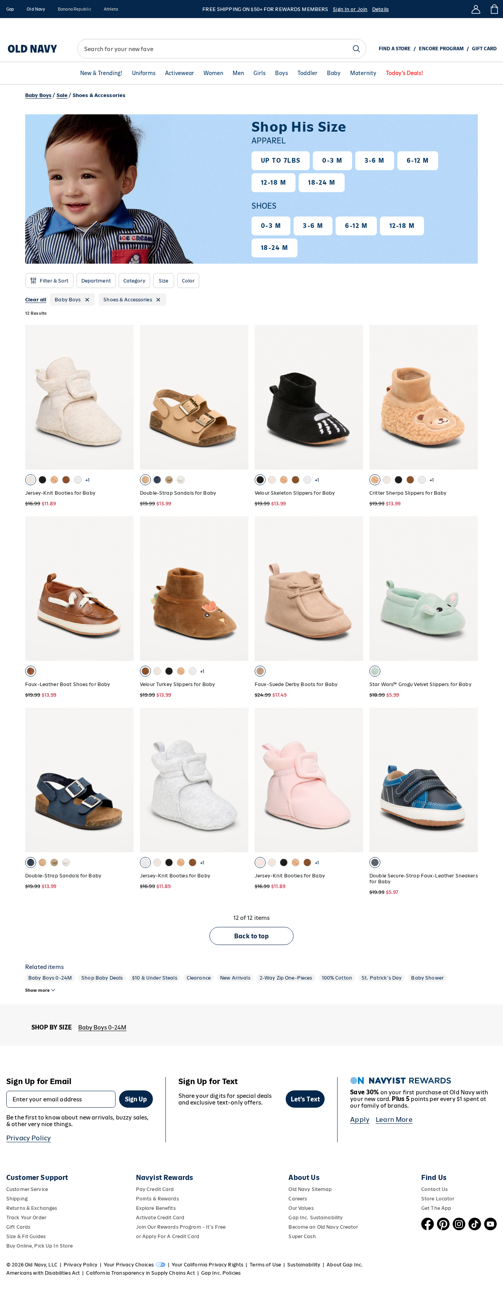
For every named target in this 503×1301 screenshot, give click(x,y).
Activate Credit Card (160, 1217)
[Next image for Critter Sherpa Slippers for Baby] (468, 397)
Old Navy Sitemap (310, 1189)
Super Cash (302, 1236)
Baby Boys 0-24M (50, 978)
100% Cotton (337, 978)
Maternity (363, 73)
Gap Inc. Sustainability (315, 1217)
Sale (62, 95)
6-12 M (418, 160)
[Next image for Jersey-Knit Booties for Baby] (124, 397)
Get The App (436, 1208)
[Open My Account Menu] (476, 9)
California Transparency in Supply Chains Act (140, 1273)
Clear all (35, 300)
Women (213, 73)
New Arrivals (235, 978)
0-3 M (332, 160)
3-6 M (375, 160)
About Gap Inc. (345, 1265)
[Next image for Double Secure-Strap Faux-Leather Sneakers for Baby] (468, 780)
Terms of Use (265, 1265)
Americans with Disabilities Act (43, 1273)
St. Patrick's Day (382, 978)
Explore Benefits (156, 1208)
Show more (37, 990)
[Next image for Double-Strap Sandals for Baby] (239, 397)
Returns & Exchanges (31, 1208)
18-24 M (321, 182)
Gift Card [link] (484, 48)
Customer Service (27, 1189)
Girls (259, 73)
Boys (281, 73)
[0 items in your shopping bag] (494, 9)
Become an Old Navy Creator (323, 1227)
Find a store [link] (395, 48)
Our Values (300, 1208)
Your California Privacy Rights (207, 1265)
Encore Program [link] (441, 48)
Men (238, 73)
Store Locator (438, 1199)
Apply (359, 1119)
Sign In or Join (350, 9)
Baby (334, 73)
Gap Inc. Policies (220, 1273)
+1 (87, 480)
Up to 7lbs (280, 160)
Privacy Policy (28, 1138)
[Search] (356, 48)
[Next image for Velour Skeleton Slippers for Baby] (353, 397)
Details (380, 9)
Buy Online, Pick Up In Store (39, 1246)
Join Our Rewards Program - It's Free (181, 1227)
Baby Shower (427, 978)
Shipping (17, 1199)
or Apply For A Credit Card (167, 1236)
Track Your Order (26, 1217)
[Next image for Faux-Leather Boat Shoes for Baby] (124, 588)
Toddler (307, 73)
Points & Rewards (157, 1199)
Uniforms (144, 73)
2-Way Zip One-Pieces (286, 978)
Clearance (199, 978)
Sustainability (303, 1265)
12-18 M (273, 182)
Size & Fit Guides (26, 1236)
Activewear (179, 73)
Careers (297, 1199)
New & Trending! (101, 73)
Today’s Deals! (404, 73)
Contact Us (434, 1189)
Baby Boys (38, 95)
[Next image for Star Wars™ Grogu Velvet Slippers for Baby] (468, 588)
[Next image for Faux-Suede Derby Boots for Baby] (353, 588)
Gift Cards (18, 1227)
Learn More (394, 1119)
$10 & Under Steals (154, 978)
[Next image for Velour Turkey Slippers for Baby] (239, 588)
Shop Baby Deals (102, 978)
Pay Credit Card (155, 1189)
